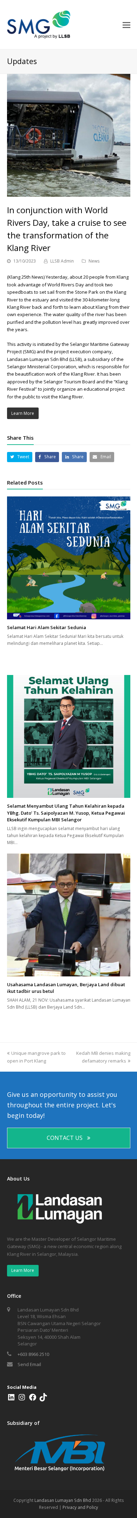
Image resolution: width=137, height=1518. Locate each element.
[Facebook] (32, 1400)
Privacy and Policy (80, 1507)
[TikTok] (43, 1400)
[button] (20, 457)
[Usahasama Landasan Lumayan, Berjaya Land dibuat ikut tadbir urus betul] (68, 915)
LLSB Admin (62, 261)
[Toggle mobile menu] (126, 24)
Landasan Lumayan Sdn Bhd (62, 1500)
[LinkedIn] (11, 1400)
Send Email (29, 1364)
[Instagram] (22, 1400)
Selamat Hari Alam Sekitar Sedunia (46, 627)
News (94, 261)
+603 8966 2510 (33, 1354)
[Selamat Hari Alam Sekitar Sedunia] (68, 557)
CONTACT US (65, 1138)
